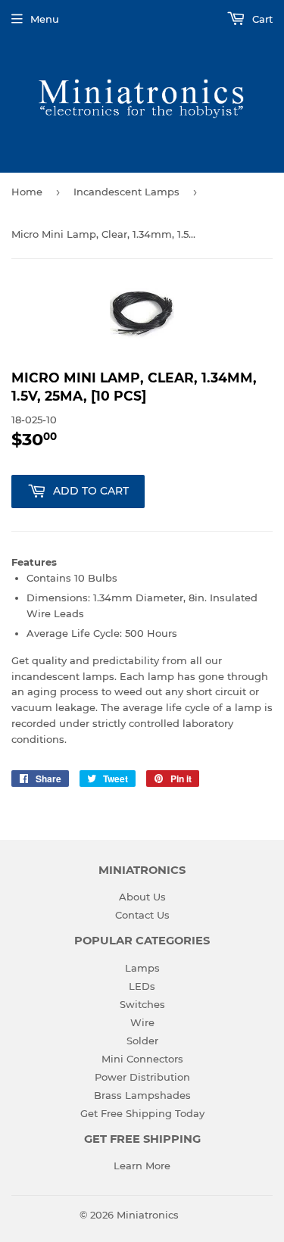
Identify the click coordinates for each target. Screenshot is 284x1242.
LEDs (142, 986)
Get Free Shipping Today (142, 1113)
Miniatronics (148, 1215)
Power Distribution (142, 1077)
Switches (142, 1004)
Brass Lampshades (142, 1095)
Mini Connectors (142, 1059)
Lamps (142, 968)
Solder (142, 1040)
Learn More (142, 1165)
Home (26, 192)
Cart (261, 19)
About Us (142, 897)
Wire (142, 1022)
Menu (44, 19)
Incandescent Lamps (126, 192)
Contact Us (142, 915)
